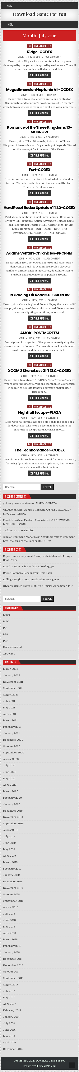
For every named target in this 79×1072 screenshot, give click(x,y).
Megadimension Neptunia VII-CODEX (39, 89)
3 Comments (52, 418)
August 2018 (10, 907)
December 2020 (13, 739)
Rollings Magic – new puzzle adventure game (31, 579)
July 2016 (9, 1023)
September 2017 (13, 978)
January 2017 (11, 1016)
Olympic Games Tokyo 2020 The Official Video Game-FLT (38, 586)
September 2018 (13, 900)
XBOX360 (9, 653)
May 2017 (9, 997)
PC (29, 46)
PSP (5, 640)
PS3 (5, 634)
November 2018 (13, 888)
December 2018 (13, 881)
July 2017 (9, 991)
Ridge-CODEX (39, 52)
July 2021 (9, 701)
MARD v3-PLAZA (46, 503)
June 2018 (9, 920)
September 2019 (13, 823)
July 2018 (9, 913)
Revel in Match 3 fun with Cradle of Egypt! (28, 566)
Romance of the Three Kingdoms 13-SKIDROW (39, 130)
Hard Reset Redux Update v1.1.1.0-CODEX (39, 207)
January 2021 (11, 733)
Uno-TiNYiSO (26, 530)
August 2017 (10, 984)
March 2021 (10, 720)
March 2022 (10, 668)
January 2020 (11, 804)
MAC (6, 621)
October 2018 (11, 894)
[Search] (76, 24)
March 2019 (10, 862)
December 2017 (13, 958)
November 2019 (13, 817)
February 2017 (12, 1010)
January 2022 (11, 675)
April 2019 (9, 855)
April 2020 (9, 784)
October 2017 (11, 971)
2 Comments (52, 137)
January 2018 (11, 952)
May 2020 (9, 778)
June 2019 (9, 843)
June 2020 (9, 772)
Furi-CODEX (39, 169)
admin (21, 57)
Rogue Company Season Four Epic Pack (27, 573)
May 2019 (9, 849)
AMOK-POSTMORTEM (39, 333)
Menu (9, 5)
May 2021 (9, 707)
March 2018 (10, 939)
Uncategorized (42, 46)
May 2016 (9, 1036)
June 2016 (9, 1029)
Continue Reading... (40, 75)
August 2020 (11, 759)
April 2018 (9, 933)
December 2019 (13, 810)
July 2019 (9, 836)
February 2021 (12, 726)
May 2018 (9, 926)
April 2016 (9, 1042)
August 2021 (10, 694)
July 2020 (9, 765)
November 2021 (13, 681)
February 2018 (12, 945)
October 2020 (11, 746)
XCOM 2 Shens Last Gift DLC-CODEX (39, 370)
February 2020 (12, 797)
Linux (6, 614)
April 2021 (9, 714)
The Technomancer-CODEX (40, 450)
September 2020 (13, 752)
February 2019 (12, 868)
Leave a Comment (52, 57)
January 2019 (11, 875)
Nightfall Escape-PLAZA (39, 412)
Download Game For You (39, 14)
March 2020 (10, 791)
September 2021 (13, 688)
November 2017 (13, 965)
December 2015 (13, 1049)
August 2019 (10, 830)
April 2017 (9, 1003)
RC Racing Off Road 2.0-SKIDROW (40, 295)
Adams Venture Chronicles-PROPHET (39, 253)
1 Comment (52, 95)
